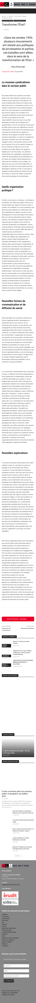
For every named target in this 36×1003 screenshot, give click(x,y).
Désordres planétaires (27, 628)
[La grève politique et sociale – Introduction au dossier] (6, 840)
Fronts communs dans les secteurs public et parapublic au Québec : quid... (17, 793)
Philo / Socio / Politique (20, 16)
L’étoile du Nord (6, 930)
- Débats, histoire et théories (4, 645)
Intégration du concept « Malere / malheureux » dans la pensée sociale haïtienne (22, 652)
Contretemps (6, 918)
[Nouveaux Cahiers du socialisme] (18, 4)
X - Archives (10, 16)
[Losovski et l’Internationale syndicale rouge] (6, 822)
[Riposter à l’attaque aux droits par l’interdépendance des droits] (6, 849)
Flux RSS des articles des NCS (10, 991)
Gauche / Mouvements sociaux (5, 665)
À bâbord (4, 914)
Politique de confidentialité (10, 993)
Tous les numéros (8, 734)
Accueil (4, 16)
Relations (4, 944)
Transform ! (5, 946)
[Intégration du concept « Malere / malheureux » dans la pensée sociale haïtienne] (7, 653)
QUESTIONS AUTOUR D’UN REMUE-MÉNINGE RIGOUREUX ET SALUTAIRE (23, 662)
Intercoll (4, 924)
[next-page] (6, 670)
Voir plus (17, 856)
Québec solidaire (7, 942)
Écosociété (5, 920)
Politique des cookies (8, 995)
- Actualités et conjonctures (5, 656)
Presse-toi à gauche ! (8, 940)
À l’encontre (5, 916)
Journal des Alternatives (9, 928)
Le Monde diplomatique (9, 932)
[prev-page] (3, 670)
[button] (3, 10)
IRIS (3, 922)
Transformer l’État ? (8, 71)
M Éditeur (5, 934)
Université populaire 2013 (19, 20)
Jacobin (4, 926)
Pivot (3, 936)
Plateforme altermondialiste (10, 938)
